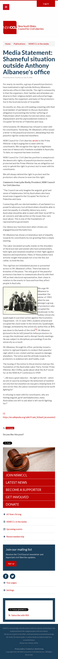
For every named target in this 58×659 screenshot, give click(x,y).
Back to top (39, 649)
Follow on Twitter (12, 576)
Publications (19, 44)
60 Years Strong (13, 514)
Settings (10, 590)
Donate (12, 504)
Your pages (11, 582)
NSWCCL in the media (38, 44)
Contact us (30, 649)
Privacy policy (20, 649)
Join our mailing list (19, 549)
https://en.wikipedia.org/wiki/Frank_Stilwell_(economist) (29, 417)
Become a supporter (23, 490)
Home (8, 44)
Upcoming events (14, 529)
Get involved (17, 497)
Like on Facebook (5, 576)
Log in (46, 3)
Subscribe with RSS (20, 615)
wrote (35, 140)
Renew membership (15, 536)
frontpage (10, 428)
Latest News (16, 482)
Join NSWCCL (16, 475)
